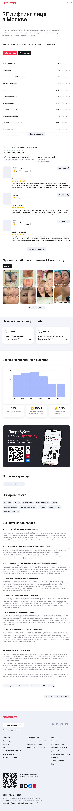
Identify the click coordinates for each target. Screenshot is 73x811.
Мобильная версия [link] (10, 757)
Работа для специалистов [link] (36, 747)
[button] (63, 168)
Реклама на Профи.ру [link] (59, 747)
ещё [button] (30, 339)
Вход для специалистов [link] (35, 744)
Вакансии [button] (55, 757)
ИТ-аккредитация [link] (57, 744)
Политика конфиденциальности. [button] (22, 804)
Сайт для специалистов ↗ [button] (36, 741)
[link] (10, 53)
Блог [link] (53, 764)
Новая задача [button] (8, 741)
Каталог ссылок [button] (8, 754)
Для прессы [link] (55, 751)
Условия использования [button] (12, 751)
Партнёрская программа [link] (60, 754)
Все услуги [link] (6, 744)
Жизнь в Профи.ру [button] (58, 761)
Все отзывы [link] (7, 747)
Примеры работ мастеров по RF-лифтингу (33, 260)
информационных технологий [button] (13, 800)
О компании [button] (56, 741)
